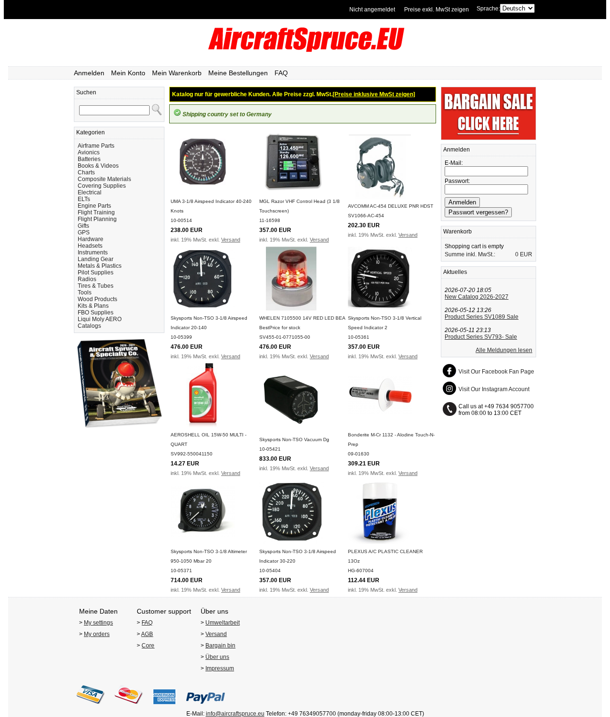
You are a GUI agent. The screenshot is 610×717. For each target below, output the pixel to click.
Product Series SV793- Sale (481, 336)
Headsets (90, 245)
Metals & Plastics (100, 266)
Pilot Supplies (95, 272)
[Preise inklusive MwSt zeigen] (374, 94)
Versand (230, 239)
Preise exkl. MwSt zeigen (436, 9)
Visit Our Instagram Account (493, 389)
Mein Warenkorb (177, 73)
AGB (147, 634)
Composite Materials (104, 179)
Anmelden (89, 73)
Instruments (93, 252)
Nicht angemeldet (372, 9)
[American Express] (164, 707)
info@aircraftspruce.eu (235, 713)
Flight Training (96, 212)
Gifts (83, 225)
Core (148, 645)
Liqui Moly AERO (100, 319)
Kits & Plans (93, 306)
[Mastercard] (129, 707)
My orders (97, 634)
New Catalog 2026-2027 (476, 296)
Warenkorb (457, 231)
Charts (86, 172)
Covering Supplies (102, 185)
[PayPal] (205, 707)
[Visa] (90, 707)
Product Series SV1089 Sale (481, 316)
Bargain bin (220, 645)
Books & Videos (98, 165)
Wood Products (97, 299)
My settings (98, 622)
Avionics (89, 152)
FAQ (281, 73)
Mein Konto (128, 73)
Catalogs (89, 326)
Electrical (90, 192)
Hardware (90, 239)
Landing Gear (95, 259)
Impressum (219, 668)
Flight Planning (97, 219)
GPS (84, 232)
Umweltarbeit (222, 622)
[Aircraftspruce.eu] (305, 50)
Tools (85, 292)
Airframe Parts (96, 145)
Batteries (89, 159)
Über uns (217, 657)
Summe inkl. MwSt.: (470, 254)
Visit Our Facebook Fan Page (496, 371)
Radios (87, 279)
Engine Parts (94, 205)
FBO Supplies (95, 312)
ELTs (84, 199)
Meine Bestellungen (238, 73)
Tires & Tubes (95, 286)
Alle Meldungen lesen (504, 350)
